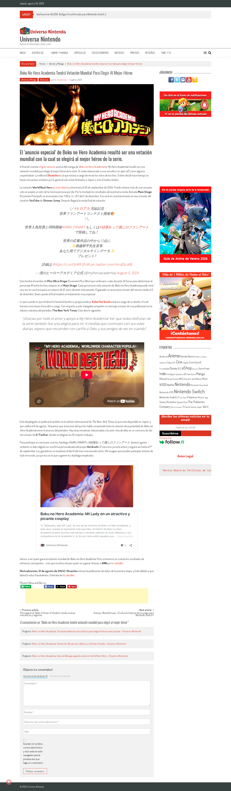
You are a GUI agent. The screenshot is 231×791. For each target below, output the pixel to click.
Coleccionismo (100, 52)
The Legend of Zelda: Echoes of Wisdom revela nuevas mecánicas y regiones (47, 614)
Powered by (165, 438)
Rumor (201, 397)
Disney (173, 368)
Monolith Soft (189, 379)
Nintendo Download (199, 385)
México (198, 378)
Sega (206, 397)
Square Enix (182, 402)
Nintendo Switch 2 (169, 397)
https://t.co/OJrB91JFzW (72, 264)
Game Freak (204, 368)
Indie (162, 373)
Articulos (80, 52)
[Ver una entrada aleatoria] (205, 53)
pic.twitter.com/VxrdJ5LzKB (111, 264)
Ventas (187, 407)
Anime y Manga (59, 52)
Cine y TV (166, 52)
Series (162, 402)
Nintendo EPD (166, 392)
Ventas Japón (196, 407)
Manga (200, 373)
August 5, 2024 (128, 273)
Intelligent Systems (175, 374)
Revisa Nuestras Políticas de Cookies (190, 470)
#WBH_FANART (73, 227)
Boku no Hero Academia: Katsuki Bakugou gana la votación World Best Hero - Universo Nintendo (80, 655)
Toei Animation (176, 407)
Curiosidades (164, 368)
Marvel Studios (172, 379)
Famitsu (195, 369)
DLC (179, 368)
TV (183, 406)
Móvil (204, 378)
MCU (181, 378)
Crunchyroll (195, 362)
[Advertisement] (86, 596)
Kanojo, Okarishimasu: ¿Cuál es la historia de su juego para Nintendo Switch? (124, 614)
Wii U (205, 406)
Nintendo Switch (189, 391)
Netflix (170, 385)
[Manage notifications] (8, 782)
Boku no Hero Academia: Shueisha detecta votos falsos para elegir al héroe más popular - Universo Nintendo (86, 631)
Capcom (171, 362)
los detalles (117, 563)
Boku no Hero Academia (92, 166)
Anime (174, 355)
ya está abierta (61, 187)
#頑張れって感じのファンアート (124, 227)
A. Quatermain (61, 79)
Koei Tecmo (191, 374)
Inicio (23, 52)
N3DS (163, 384)
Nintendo (182, 384)
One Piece (183, 397)
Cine (179, 361)
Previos (134, 52)
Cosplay (186, 362)
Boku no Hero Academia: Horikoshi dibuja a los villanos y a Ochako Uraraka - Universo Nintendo (79, 643)
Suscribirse (170, 433)
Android (163, 356)
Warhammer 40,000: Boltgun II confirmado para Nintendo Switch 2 (71, 14)
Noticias (119, 52)
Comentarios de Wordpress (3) (35, 676)
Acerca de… (38, 52)
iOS (185, 374)
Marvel (163, 378)
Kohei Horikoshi (101, 301)
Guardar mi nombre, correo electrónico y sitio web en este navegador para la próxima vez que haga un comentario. (33, 753)
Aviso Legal (185, 456)
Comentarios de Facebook (60, 676)
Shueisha (53, 175)
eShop (187, 367)
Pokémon (192, 397)
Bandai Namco (188, 356)
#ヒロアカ (82, 208)
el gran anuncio (47, 166)
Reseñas (150, 52)
